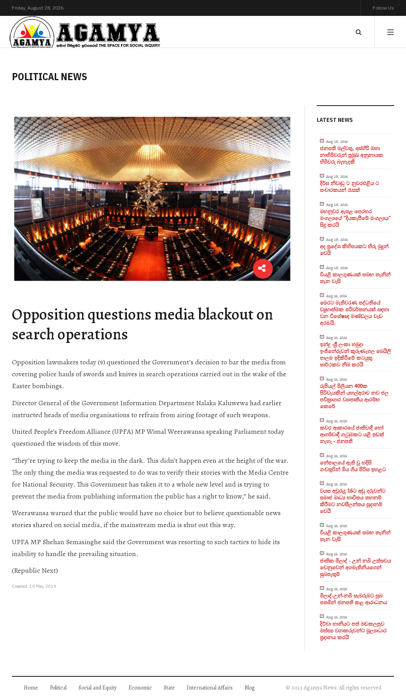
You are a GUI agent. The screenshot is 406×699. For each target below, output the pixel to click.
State (169, 687)
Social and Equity (98, 687)
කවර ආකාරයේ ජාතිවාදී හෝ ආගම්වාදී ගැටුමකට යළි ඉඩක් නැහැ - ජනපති (352, 434)
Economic (140, 687)
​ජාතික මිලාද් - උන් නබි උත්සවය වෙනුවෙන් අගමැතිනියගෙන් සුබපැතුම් (355, 567)
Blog (250, 687)
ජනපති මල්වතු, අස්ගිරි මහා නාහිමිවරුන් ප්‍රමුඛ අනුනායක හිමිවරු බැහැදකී (351, 155)
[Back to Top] (386, 665)
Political (58, 687)
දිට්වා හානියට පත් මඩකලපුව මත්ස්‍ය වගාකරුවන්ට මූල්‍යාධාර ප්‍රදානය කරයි (353, 630)
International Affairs (210, 687)
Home (31, 687)
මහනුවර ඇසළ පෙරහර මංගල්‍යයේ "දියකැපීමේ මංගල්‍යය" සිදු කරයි (355, 218)
